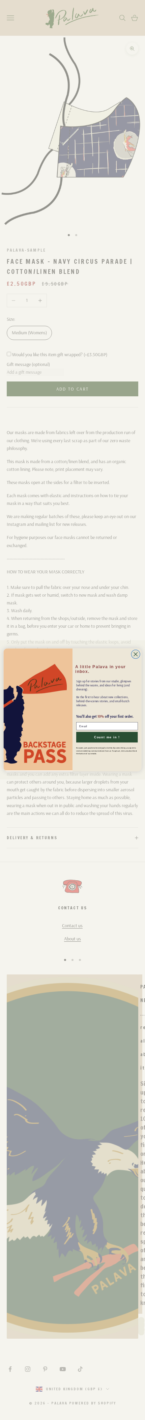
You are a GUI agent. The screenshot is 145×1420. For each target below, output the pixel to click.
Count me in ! (107, 737)
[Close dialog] (135, 654)
